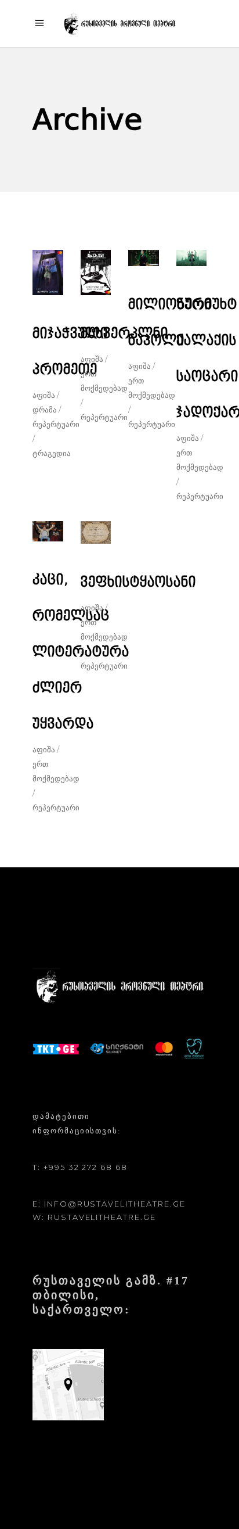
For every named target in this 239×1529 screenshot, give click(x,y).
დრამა (44, 409)
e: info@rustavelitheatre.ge (109, 1203)
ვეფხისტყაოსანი (138, 582)
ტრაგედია (51, 453)
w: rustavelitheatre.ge (94, 1217)
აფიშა (43, 395)
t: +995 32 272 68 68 (80, 1167)
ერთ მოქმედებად (104, 381)
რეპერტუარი (104, 417)
